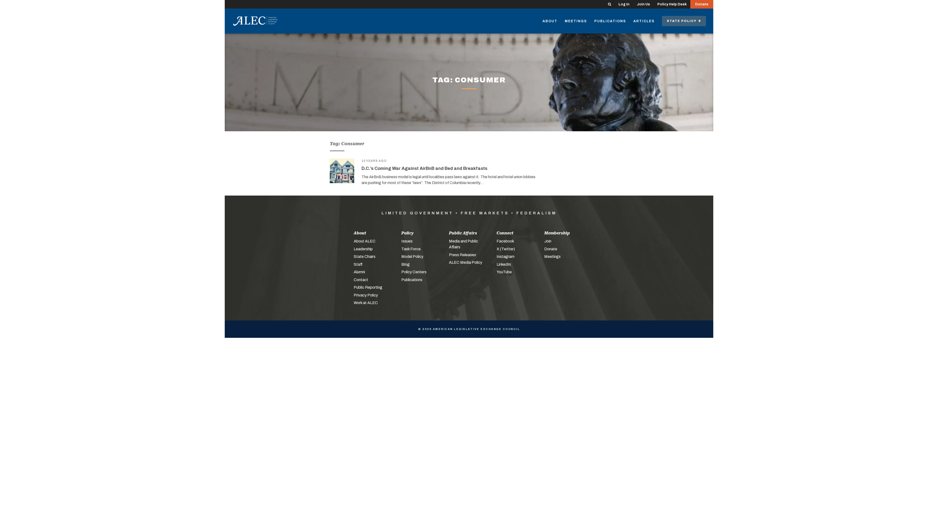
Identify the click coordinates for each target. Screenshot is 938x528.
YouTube (504, 272)
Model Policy (412, 256)
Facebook (505, 241)
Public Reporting (368, 287)
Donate (701, 4)
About (550, 21)
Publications (610, 21)
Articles (644, 21)
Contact (361, 280)
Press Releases (462, 255)
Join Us (643, 4)
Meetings (576, 21)
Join (547, 241)
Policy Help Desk (672, 4)
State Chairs (364, 256)
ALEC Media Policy (465, 262)
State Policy (682, 21)
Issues (407, 241)
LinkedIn (504, 264)
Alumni (359, 272)
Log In (623, 4)
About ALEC (364, 241)
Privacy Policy (366, 295)
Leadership (363, 249)
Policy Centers (413, 272)
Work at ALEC (366, 303)
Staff (358, 264)
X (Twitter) (506, 249)
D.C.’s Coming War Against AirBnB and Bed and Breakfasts (424, 168)
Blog (405, 264)
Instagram (505, 256)
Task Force (411, 249)
